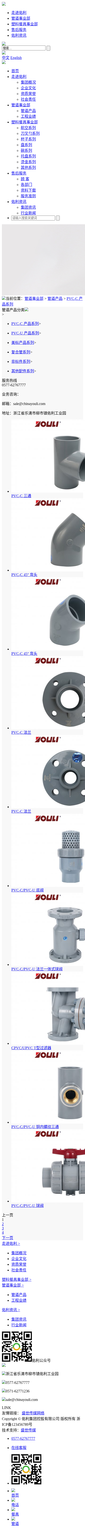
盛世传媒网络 (33, 1413)
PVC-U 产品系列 (25, 333)
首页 (15, 71)
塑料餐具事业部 (24, 24)
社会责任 (28, 99)
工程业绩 (28, 116)
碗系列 (26, 150)
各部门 (26, 185)
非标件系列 (20, 362)
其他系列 (28, 168)
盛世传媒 (28, 1430)
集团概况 (28, 82)
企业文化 (28, 88)
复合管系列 (20, 352)
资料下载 (28, 190)
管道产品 (28, 111)
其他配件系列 (22, 371)
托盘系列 (28, 156)
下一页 (7, 1238)
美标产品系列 (22, 343)
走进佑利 (18, 13)
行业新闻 (28, 213)
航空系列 (28, 128)
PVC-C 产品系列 (25, 324)
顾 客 (25, 179)
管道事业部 (20, 18)
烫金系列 (28, 162)
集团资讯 (28, 207)
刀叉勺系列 (30, 133)
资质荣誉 (28, 94)
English (16, 58)
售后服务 (18, 30)
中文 (5, 58)
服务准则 (28, 196)
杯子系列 (28, 139)
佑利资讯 (18, 35)
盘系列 (26, 145)
